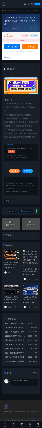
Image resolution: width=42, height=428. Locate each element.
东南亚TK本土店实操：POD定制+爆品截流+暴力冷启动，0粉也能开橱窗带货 (15, 344)
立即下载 (13, 47)
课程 (6, 100)
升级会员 (31, 47)
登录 (37, 4)
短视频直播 (11, 11)
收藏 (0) (34, 36)
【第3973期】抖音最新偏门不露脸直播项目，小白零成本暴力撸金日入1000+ (31, 225)
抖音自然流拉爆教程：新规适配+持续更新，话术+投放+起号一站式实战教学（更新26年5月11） (15, 349)
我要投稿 (37, 11)
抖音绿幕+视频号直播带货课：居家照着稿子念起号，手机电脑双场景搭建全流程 (15, 340)
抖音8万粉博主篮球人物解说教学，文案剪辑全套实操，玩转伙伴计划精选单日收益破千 (11, 264)
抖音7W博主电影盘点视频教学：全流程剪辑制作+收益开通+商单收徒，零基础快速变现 (15, 357)
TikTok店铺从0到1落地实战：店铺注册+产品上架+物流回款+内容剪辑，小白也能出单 (30, 270)
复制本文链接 (27, 211)
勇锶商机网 (11, 183)
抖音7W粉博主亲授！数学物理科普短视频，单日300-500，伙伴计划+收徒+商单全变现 (11, 298)
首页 (5, 11)
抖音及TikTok (21, 11)
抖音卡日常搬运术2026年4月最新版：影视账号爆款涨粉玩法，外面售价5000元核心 (15, 353)
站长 (7, 28)
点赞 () (25, 36)
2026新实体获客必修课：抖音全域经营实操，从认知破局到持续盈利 (30, 298)
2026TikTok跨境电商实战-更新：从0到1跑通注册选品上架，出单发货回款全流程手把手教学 (15, 361)
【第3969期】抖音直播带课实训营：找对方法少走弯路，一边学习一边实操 (11, 225)
